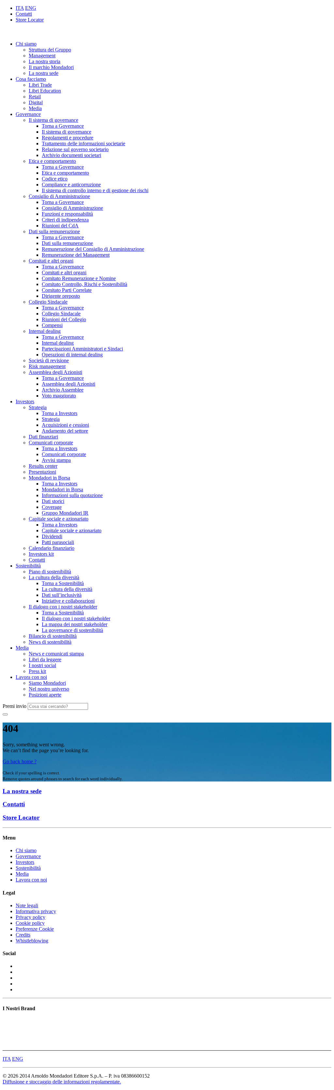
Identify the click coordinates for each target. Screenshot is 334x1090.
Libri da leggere (45, 659)
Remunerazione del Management (76, 255)
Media (35, 108)
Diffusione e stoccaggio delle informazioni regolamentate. (62, 1081)
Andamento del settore (65, 431)
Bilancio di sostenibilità (53, 636)
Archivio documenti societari (71, 155)
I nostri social (42, 665)
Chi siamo (26, 44)
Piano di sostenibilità (50, 571)
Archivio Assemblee (63, 390)
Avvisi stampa (56, 460)
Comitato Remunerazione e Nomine (79, 278)
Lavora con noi (31, 677)
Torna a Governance (63, 126)
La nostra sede (43, 73)
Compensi (52, 325)
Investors (25, 401)
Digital (36, 102)
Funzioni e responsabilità (67, 214)
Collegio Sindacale (48, 302)
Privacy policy (30, 917)
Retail (35, 96)
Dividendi (52, 536)
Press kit (37, 671)
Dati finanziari (43, 436)
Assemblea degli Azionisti (55, 372)
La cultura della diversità (54, 577)
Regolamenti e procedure (67, 137)
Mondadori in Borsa (49, 477)
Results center (43, 466)
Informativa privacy (36, 911)
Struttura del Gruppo (50, 49)
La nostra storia (44, 61)
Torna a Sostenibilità (63, 583)
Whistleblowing (32, 940)
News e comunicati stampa (56, 653)
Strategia (38, 407)
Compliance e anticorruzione (71, 184)
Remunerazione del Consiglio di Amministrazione (93, 249)
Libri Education (45, 90)
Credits (23, 935)
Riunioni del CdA (60, 225)
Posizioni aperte (45, 694)
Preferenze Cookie (35, 929)
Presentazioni (42, 472)
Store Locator (30, 19)
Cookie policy (30, 923)
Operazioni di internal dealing (72, 354)
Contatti (24, 14)
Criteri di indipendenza (65, 219)
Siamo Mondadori (47, 683)
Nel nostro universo (49, 689)
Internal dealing (45, 331)
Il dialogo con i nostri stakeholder (63, 607)
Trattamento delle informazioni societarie (83, 143)
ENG (30, 8)
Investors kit (41, 554)
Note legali (27, 905)
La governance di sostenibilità (72, 630)
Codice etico (55, 178)
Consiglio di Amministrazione (59, 196)
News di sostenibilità (50, 642)
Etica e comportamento (52, 161)
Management (42, 55)
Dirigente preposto (61, 296)
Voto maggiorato (59, 395)
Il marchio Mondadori (51, 67)
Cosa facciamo (31, 79)
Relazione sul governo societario (75, 149)
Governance (28, 114)
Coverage (52, 507)
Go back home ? (20, 761)
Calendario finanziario (51, 548)
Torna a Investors (59, 413)
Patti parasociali (58, 542)
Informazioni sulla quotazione (72, 495)
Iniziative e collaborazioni (68, 601)
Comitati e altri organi (51, 261)
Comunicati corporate (51, 442)
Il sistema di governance (53, 120)
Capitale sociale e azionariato (58, 519)
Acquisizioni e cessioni (65, 425)
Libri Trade (40, 85)
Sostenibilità (28, 565)
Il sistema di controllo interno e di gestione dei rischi (95, 190)
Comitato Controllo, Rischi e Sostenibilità (84, 284)
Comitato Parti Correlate (67, 290)
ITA (20, 8)
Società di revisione (49, 360)
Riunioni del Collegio (64, 319)
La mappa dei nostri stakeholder (74, 624)
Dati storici (53, 501)
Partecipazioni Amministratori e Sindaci (82, 348)
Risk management (47, 366)
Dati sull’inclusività (62, 595)
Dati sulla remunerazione (54, 231)
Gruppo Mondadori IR (65, 513)
